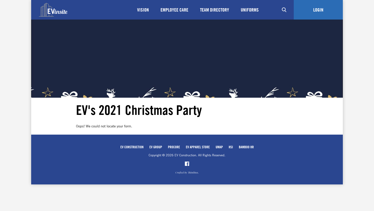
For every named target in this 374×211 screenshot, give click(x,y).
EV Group (155, 147)
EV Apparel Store (198, 147)
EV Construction (132, 147)
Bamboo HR (246, 147)
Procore (174, 147)
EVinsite (53, 10)
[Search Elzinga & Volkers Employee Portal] (284, 10)
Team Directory (214, 10)
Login (318, 10)
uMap (219, 147)
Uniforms (250, 10)
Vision (143, 10)
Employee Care (174, 10)
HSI (231, 147)
